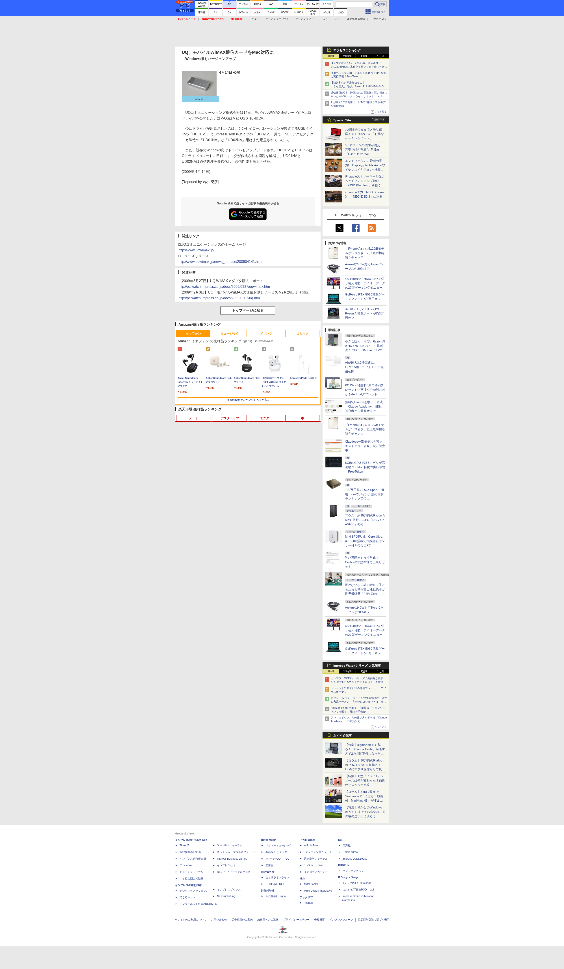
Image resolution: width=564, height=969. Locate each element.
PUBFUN (343, 865)
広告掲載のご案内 (242, 919)
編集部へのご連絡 (267, 919)
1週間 (364, 56)
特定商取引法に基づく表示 (374, 919)
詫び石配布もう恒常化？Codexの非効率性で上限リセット (365, 562)
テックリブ (306, 897)
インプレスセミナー (229, 865)
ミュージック (230, 333)
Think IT (184, 845)
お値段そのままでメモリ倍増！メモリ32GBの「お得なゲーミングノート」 (364, 134)
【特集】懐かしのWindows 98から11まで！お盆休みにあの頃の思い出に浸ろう (365, 812)
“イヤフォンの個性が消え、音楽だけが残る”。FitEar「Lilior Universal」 (364, 149)
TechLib (309, 902)
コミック (302, 333)
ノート (193, 418)
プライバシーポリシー (296, 919)
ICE (340, 840)
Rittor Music (268, 840)
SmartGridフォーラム (229, 845)
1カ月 (380, 56)
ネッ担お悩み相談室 (191, 878)
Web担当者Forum (190, 852)
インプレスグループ (341, 919)
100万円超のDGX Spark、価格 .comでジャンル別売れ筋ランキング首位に (364, 494)
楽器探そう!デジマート (279, 852)
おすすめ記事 (342, 735)
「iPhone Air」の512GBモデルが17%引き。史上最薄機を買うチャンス (365, 253)
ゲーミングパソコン (277, 19)
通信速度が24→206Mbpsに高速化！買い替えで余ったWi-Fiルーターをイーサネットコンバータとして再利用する (359, 96)
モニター (254, 19)
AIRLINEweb (311, 845)
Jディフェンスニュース (318, 852)
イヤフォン (193, 333)
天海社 (347, 845)
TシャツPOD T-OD (277, 858)
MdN (302, 878)
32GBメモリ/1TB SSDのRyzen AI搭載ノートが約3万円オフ (364, 313)
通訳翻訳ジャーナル (316, 858)
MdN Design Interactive (318, 890)
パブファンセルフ (353, 870)
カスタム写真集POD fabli (359, 889)
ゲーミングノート (306, 19)
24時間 (347, 56)
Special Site (342, 120)
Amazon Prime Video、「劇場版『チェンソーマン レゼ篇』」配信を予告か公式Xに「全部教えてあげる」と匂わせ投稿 (358, 711)
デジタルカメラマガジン (194, 890)
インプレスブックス (229, 889)
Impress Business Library (232, 858)
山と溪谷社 (267, 872)
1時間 (331, 56)
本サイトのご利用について (190, 919)
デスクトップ (230, 418)
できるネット (187, 897)
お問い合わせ (219, 919)
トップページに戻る (248, 310)
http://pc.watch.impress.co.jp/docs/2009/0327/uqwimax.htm (224, 286)
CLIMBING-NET (274, 884)
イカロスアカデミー (316, 872)
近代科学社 (267, 890)
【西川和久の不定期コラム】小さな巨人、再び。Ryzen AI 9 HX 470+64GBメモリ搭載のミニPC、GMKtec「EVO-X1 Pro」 (359, 86)
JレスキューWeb (314, 865)
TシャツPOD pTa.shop (357, 883)
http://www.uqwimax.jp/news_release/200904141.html (220, 262)
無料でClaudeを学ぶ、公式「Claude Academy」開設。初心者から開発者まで (364, 406)
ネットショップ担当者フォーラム (237, 852)
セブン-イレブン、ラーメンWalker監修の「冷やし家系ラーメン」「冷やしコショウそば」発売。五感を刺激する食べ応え (359, 701)
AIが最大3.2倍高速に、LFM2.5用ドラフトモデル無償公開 (364, 367)
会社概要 (319, 919)
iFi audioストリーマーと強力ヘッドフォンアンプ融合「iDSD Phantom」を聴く (365, 181)
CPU (337, 19)
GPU (325, 19)
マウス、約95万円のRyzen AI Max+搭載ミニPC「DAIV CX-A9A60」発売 (365, 520)
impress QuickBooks (355, 858)
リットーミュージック (278, 845)
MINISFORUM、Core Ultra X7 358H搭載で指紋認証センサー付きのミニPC (365, 541)
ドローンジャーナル (191, 872)
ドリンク (266, 333)
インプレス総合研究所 (193, 858)
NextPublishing (226, 896)
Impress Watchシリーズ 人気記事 (357, 665)
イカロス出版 (307, 840)
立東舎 (269, 865)
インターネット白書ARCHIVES (198, 903)
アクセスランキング (347, 50)
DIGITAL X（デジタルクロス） (235, 872)
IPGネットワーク (348, 877)
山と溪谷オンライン (277, 877)
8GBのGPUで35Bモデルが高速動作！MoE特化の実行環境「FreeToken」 (365, 467)
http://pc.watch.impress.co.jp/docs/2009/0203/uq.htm (219, 298)
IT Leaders (186, 865)
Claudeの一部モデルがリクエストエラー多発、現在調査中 (365, 446)
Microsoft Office (356, 19)
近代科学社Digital (275, 896)
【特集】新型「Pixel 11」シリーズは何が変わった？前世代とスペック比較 (365, 780)
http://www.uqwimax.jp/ (196, 250)
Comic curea (350, 852)
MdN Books (311, 884)
